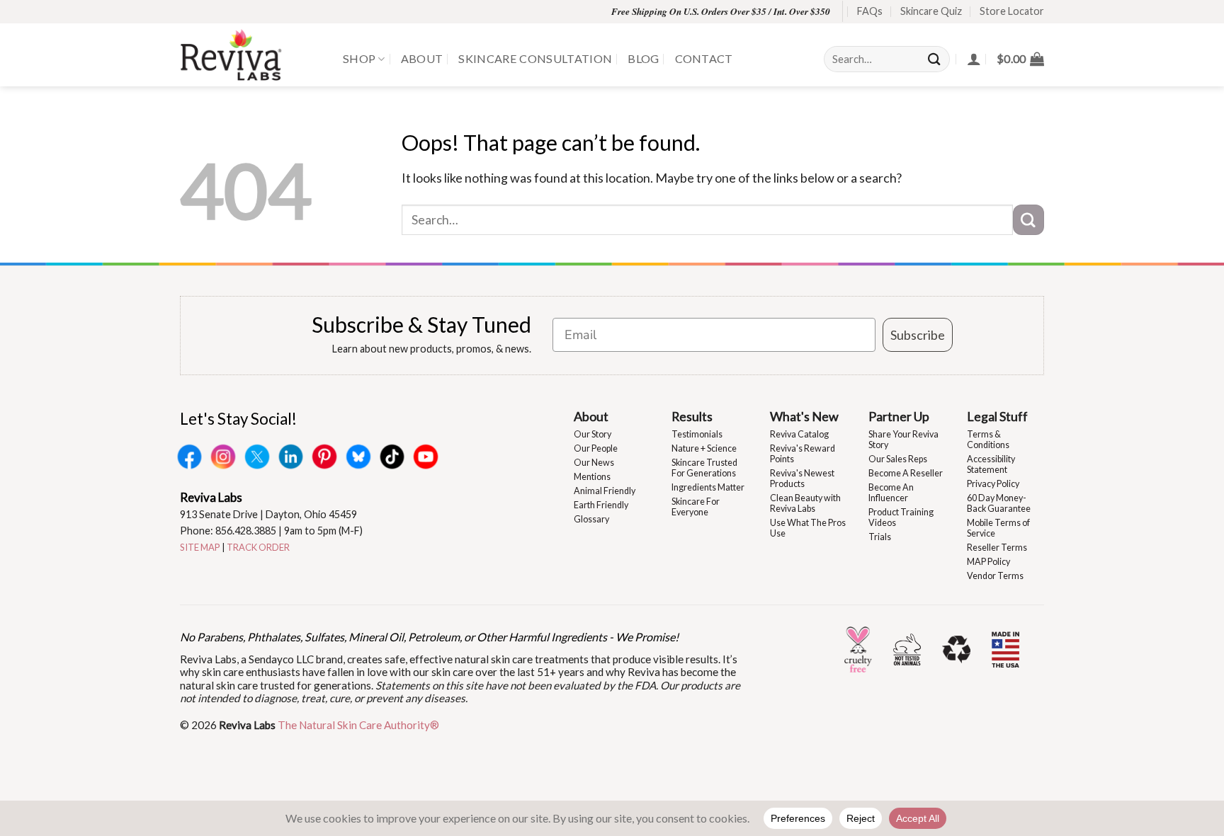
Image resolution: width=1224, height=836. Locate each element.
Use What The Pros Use (808, 528)
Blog (643, 58)
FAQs (870, 11)
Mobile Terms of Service (998, 528)
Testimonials (697, 434)
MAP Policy (988, 561)
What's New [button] (804, 416)
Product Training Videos (901, 517)
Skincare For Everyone (696, 506)
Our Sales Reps (897, 459)
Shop (359, 58)
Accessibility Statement (991, 464)
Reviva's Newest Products (802, 478)
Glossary (591, 519)
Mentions (592, 476)
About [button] (591, 416)
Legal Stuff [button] (997, 416)
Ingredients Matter (708, 487)
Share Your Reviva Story (903, 439)
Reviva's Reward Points (802, 453)
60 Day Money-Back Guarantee (999, 503)
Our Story (592, 434)
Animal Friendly (604, 491)
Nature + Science (704, 448)
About (422, 58)
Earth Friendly (601, 505)
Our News (594, 462)
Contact (704, 58)
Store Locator (1012, 11)
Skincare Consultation (535, 58)
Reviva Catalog (799, 434)
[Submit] (935, 59)
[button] (1020, 58)
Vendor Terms (995, 576)
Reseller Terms (997, 547)
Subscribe (917, 335)
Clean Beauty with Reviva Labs (805, 503)
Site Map (200, 547)
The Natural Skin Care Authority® (358, 724)
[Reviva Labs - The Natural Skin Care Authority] (251, 54)
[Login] (974, 58)
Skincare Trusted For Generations (704, 468)
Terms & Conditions (988, 439)
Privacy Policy (993, 484)
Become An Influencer (891, 492)
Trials (879, 537)
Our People (596, 448)
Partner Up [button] (898, 416)
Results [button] (692, 416)
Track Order (258, 547)
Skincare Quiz (931, 11)
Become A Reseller (905, 473)
